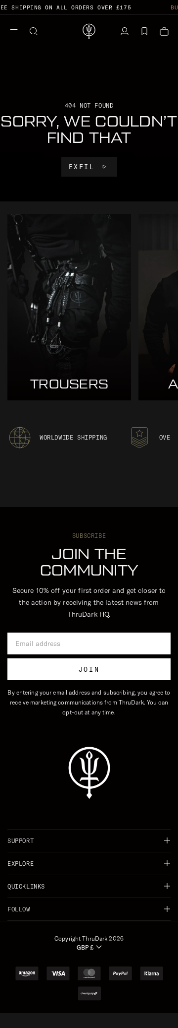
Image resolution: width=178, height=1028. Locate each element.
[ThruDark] (89, 31)
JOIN (89, 669)
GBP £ (85, 947)
